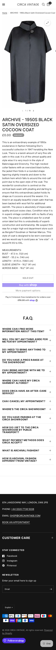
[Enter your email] (51, 589)
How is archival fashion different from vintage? (19, 459)
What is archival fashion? (20, 450)
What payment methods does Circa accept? (23, 441)
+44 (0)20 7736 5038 (22, 509)
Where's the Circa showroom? (24, 409)
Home (4, 13)
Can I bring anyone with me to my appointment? (23, 371)
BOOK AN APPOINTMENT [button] (16, 522)
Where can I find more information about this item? (23, 330)
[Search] (43, 4)
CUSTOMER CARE (16, 538)
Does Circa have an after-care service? (24, 392)
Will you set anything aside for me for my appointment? (25, 340)
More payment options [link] (28, 290)
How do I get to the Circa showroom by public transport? (20, 430)
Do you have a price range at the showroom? (23, 361)
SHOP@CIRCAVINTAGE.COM (25, 515)
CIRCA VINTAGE (28, 4)
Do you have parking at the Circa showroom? (21, 418)
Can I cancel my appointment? (23, 401)
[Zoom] (47, 23)
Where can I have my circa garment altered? (21, 381)
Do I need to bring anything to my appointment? (24, 350)
